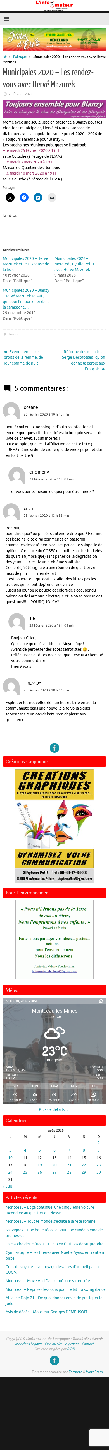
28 (69, 1172)
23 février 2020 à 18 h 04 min (52, 625)
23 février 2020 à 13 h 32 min (46, 515)
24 (10, 1172)
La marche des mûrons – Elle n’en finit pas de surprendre (55, 1244)
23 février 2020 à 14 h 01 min (52, 479)
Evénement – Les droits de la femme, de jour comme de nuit (23, 357)
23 (98, 1165)
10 (10, 1157)
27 (54, 1172)
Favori (13, 334)
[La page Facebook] (54, 748)
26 (39, 1172)
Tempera (75, 1372)
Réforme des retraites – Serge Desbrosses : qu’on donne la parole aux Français (83, 360)
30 (98, 1172)
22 (84, 1165)
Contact (88, 1344)
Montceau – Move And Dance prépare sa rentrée (48, 1280)
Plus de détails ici (54, 1109)
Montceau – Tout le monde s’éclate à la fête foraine (51, 1221)
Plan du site (53, 1344)
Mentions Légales (28, 1344)
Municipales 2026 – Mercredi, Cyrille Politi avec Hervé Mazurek (74, 264)
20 (54, 1165)
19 (39, 1165)
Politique (20, 57)
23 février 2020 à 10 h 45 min (46, 414)
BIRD (71, 1349)
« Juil (7, 1186)
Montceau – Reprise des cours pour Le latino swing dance (56, 1289)
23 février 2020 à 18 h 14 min (46, 690)
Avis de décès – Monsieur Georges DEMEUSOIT (46, 1312)
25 (25, 1172)
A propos (72, 1344)
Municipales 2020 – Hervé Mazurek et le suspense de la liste (26, 264)
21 (69, 1165)
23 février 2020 (21, 94)
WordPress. (94, 1372)
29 (84, 1172)
